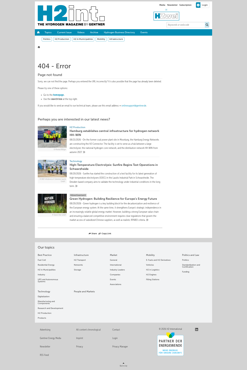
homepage (58, 94)
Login (115, 338)
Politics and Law (190, 255)
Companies (115, 275)
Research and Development (50, 308)
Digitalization (43, 296)
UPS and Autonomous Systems (48, 280)
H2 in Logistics (152, 270)
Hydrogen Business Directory (119, 32)
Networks (78, 265)
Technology (44, 291)
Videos (80, 32)
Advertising (45, 329)
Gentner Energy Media (50, 338)
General (113, 260)
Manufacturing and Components (46, 302)
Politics (46, 39)
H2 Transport (80, 260)
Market (113, 255)
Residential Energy (46, 265)
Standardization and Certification (191, 266)
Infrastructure (116, 39)
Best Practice (45, 255)
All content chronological (88, 329)
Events (144, 32)
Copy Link (106, 233)
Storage (77, 270)
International (115, 265)
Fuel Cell (42, 260)
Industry (41, 275)
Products (42, 318)
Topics (48, 32)
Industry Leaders (117, 270)
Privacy (79, 346)
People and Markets (84, 291)
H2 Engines (151, 275)
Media (162, 5)
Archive (94, 32)
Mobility (101, 39)
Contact (116, 329)
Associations (115, 284)
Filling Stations (152, 279)
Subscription (185, 5)
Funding (185, 272)
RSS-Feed (44, 355)
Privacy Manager (120, 346)
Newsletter (172, 5)
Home (38, 32)
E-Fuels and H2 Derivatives (158, 260)
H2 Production (62, 39)
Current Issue (64, 32)
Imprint (79, 338)
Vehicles (150, 265)
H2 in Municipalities (83, 39)
